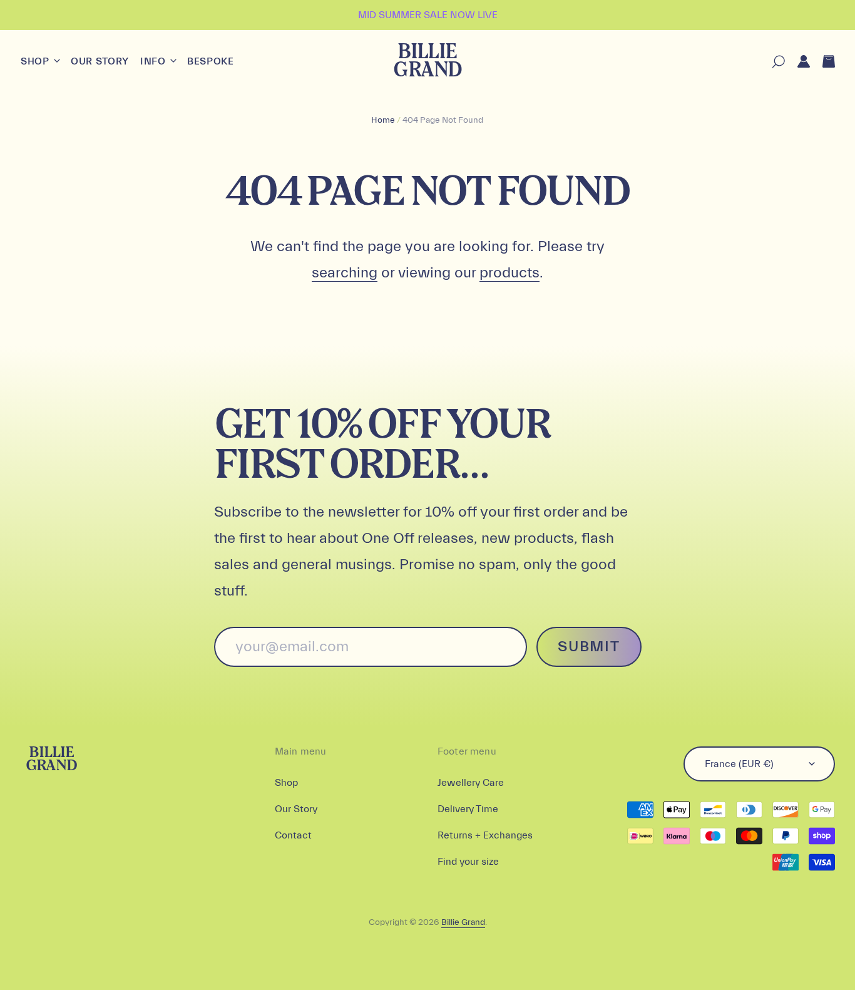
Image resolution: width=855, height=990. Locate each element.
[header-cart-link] (822, 61)
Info (154, 61)
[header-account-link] (797, 61)
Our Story (100, 61)
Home (383, 120)
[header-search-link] (772, 61)
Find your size (468, 861)
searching (344, 272)
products (509, 272)
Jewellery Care (471, 782)
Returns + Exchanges (485, 835)
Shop (36, 61)
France (739, 764)
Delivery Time (468, 809)
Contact (293, 835)
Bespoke (210, 61)
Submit (589, 646)
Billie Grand (427, 62)
